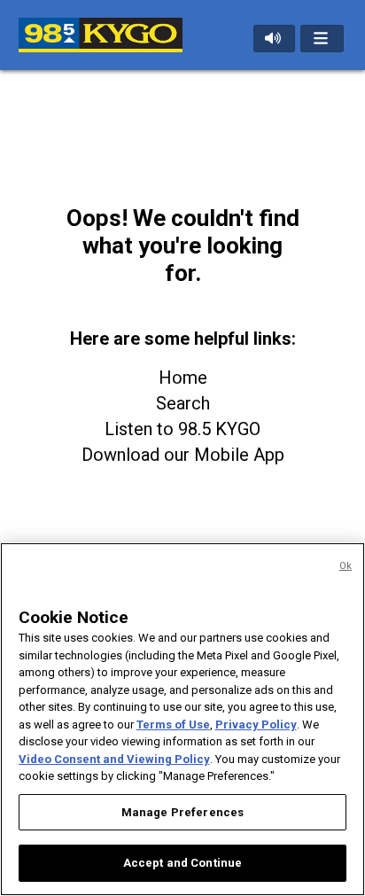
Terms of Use (173, 724)
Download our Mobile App (183, 454)
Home (183, 377)
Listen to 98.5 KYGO (182, 429)
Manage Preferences (182, 812)
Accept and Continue (182, 862)
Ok (345, 566)
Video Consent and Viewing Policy (114, 759)
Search (183, 403)
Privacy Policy (256, 724)
